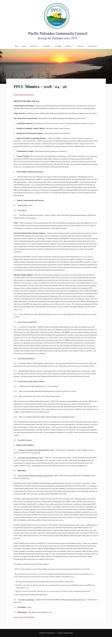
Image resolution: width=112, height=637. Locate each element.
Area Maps (58, 46)
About (24, 46)
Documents (33, 46)
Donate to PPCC (92, 46)
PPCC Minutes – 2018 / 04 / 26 (40, 86)
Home (16, 46)
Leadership (45, 46)
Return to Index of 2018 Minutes (24, 95)
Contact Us (80, 46)
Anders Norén (68, 633)
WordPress (51, 633)
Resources (68, 46)
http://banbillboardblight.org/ (76, 599)
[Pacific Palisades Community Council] (56, 21)
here (68, 304)
